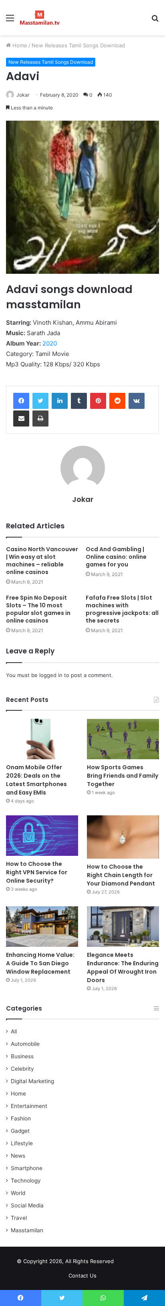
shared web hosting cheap (139, 1263)
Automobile (25, 1044)
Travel (19, 1218)
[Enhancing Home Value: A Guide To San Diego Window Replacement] (42, 926)
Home (19, 45)
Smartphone (26, 1168)
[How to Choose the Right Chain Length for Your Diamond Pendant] (123, 837)
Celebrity (22, 1068)
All (14, 1031)
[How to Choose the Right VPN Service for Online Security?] (42, 835)
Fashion (21, 1118)
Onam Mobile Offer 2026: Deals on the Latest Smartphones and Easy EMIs (36, 780)
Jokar (22, 95)
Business (22, 1056)
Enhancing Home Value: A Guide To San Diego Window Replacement (40, 963)
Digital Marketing (32, 1081)
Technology (26, 1180)
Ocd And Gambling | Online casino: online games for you (116, 556)
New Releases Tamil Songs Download (78, 45)
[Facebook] (21, 401)
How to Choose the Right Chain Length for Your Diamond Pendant (121, 875)
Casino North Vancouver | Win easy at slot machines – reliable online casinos (42, 560)
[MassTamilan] (40, 18)
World (18, 1193)
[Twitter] (40, 401)
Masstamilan (27, 1230)
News (18, 1155)
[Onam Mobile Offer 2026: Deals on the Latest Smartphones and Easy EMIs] (42, 739)
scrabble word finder (125, 1263)
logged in (50, 675)
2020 (49, 343)
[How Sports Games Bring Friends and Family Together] (123, 739)
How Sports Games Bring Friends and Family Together (122, 775)
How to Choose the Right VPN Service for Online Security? (36, 872)
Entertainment (29, 1106)
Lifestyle (22, 1143)
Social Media (27, 1205)
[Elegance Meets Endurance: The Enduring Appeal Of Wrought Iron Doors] (123, 926)
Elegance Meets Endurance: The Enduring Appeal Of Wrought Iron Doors (123, 967)
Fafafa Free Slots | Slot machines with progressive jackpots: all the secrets (122, 609)
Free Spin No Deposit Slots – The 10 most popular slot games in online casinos (38, 609)
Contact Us (82, 1275)
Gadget (20, 1131)
